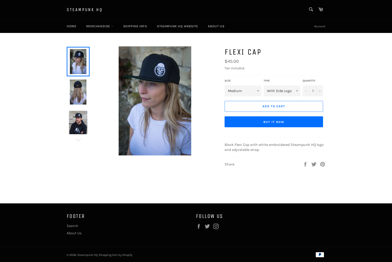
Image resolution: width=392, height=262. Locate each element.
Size (228, 80)
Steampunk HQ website (177, 26)
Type (267, 80)
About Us (216, 26)
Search (72, 226)
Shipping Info (135, 26)
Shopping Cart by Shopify (115, 255)
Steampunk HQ (85, 9)
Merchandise (98, 26)
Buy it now (273, 122)
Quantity (309, 80)
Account (319, 26)
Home (71, 26)
